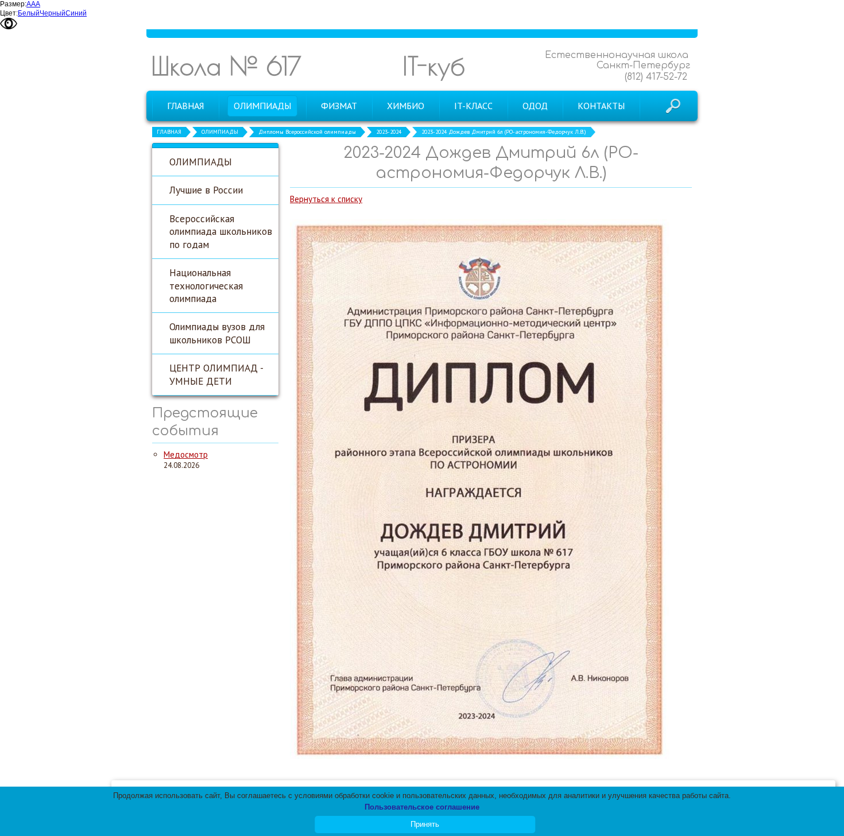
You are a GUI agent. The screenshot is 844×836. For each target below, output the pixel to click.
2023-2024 (388, 132)
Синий (76, 13)
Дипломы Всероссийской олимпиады (307, 132)
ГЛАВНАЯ (169, 132)
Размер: (13, 4)
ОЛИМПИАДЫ (220, 132)
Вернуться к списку (326, 198)
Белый (29, 13)
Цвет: (9, 13)
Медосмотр (186, 454)
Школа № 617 (226, 65)
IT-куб (433, 65)
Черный (52, 13)
